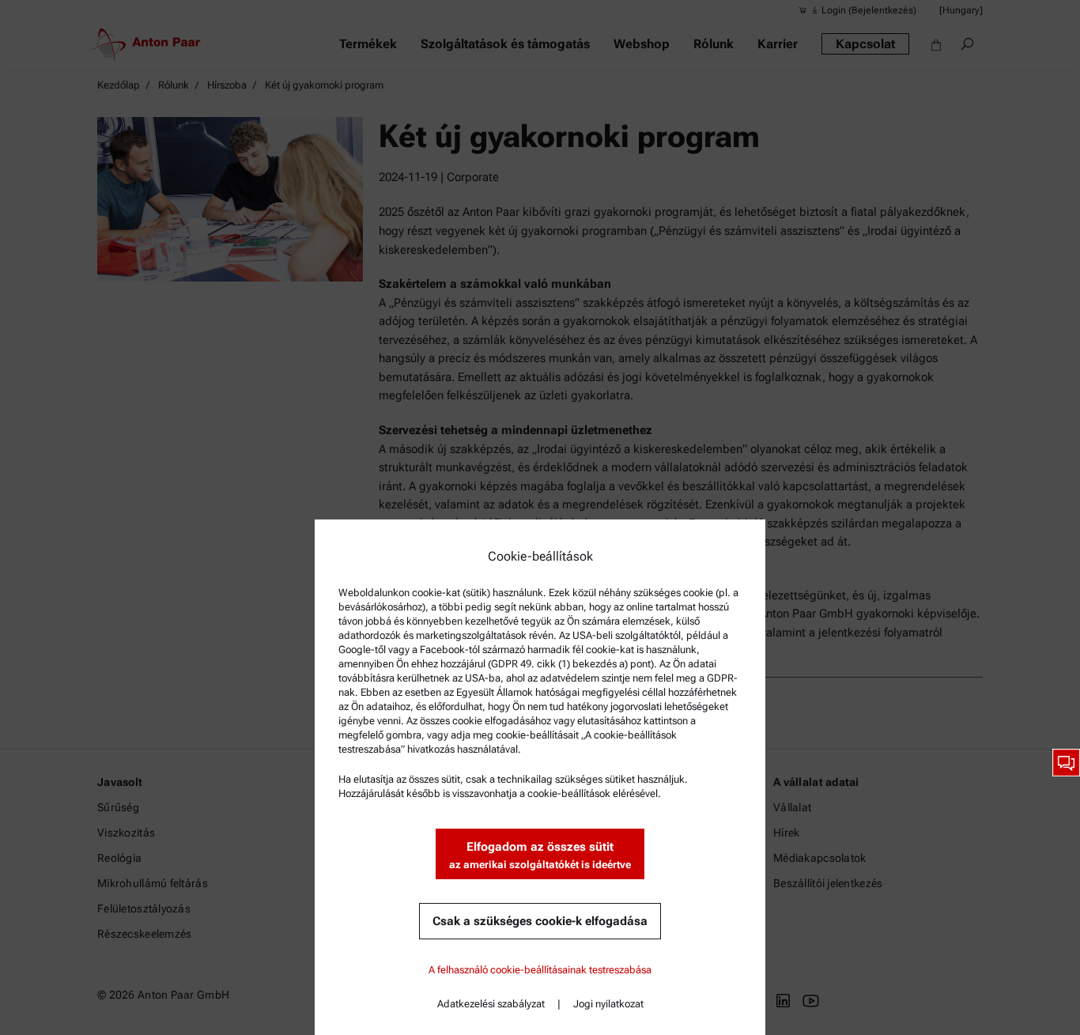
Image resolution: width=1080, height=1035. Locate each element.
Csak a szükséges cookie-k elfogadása (540, 921)
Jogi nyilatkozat (608, 1004)
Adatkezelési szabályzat (491, 1004)
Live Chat (1066, 762)
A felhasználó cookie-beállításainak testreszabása (540, 970)
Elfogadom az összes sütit (540, 855)
